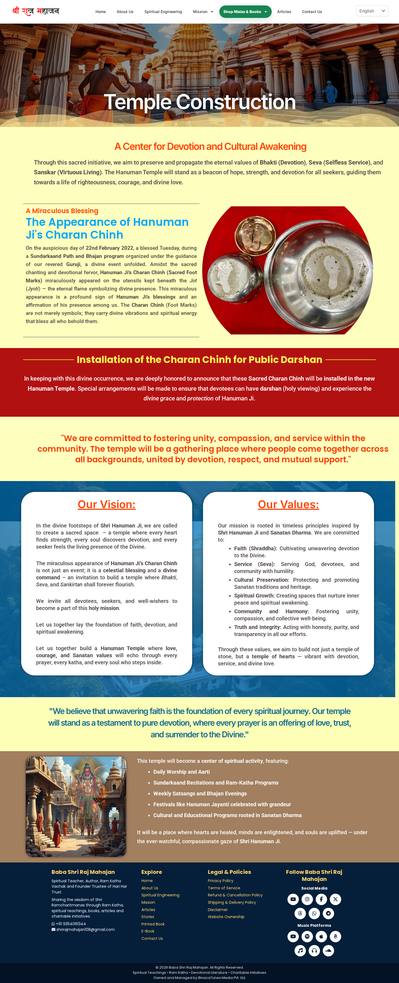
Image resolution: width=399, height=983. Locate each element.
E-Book (147, 931)
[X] (335, 899)
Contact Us (312, 11)
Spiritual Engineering (163, 11)
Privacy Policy (220, 880)
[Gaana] (314, 950)
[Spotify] (307, 936)
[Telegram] (328, 913)
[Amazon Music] (335, 936)
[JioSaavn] (300, 950)
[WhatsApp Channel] (314, 913)
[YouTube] (293, 899)
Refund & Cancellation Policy (235, 895)
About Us (125, 11)
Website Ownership (226, 916)
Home (101, 11)
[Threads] (300, 913)
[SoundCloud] (328, 950)
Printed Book (153, 924)
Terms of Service (224, 888)
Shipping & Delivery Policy (232, 902)
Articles (284, 11)
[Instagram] (307, 899)
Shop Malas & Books (242, 11)
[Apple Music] (321, 936)
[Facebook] (321, 899)
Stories (147, 916)
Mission (200, 11)
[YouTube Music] (293, 936)
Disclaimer (218, 909)
